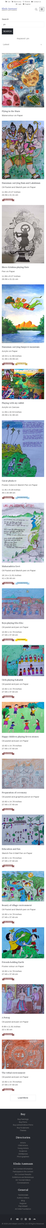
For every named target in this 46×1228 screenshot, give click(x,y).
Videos (26, 1198)
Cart (8, 2)
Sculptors (23, 1151)
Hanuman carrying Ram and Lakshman (21, 183)
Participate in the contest (23, 1172)
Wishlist (27, 2)
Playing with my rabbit (13, 403)
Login (19, 4)
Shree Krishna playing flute (15, 267)
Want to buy (17, 2)
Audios (20, 1198)
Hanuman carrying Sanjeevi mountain (20, 347)
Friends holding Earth (13, 962)
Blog (23, 1201)
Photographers (23, 1157)
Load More (23, 1098)
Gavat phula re (9, 480)
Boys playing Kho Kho (12, 623)
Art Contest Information (23, 1169)
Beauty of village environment (17, 905)
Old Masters (23, 1154)
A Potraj (6, 1017)
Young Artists (23, 1148)
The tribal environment (13, 1072)
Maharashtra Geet (11, 566)
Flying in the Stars (11, 111)
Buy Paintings (23, 1119)
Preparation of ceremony (14, 792)
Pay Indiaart (23, 1206)
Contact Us (37, 2)
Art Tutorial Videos (23, 1180)
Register (28, 4)
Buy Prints (23, 1122)
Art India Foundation (23, 1209)
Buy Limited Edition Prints (23, 1125)
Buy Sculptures (23, 1128)
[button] (36, 10)
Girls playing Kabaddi (12, 680)
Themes (23, 1130)
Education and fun (11, 849)
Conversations (23, 1183)
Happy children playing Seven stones (20, 736)
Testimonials (23, 1195)
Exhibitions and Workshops (23, 1177)
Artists (23, 1143)
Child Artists (23, 1145)
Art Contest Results (23, 1174)
